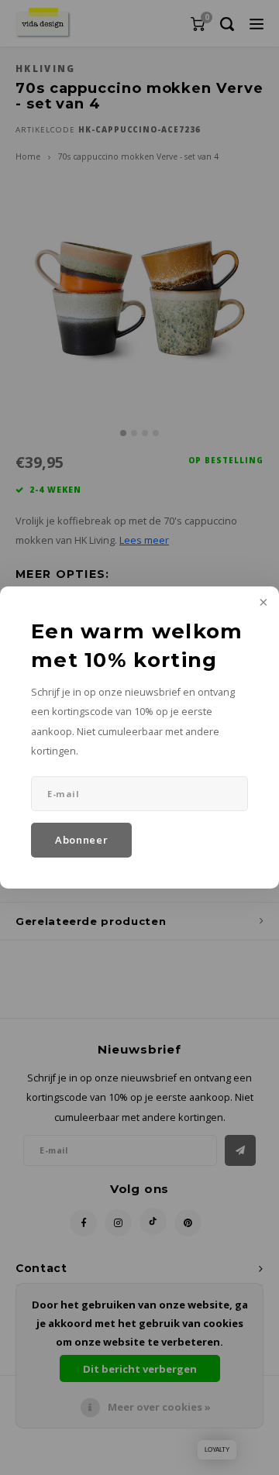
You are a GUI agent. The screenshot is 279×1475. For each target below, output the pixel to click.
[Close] (262, 603)
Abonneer (81, 840)
